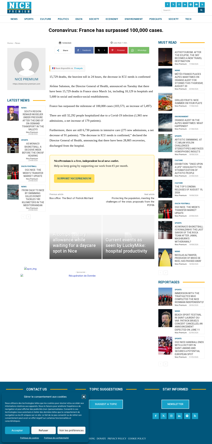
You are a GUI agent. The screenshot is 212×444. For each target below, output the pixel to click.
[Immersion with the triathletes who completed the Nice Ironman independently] (165, 297)
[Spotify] (190, 4)
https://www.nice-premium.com (26, 84)
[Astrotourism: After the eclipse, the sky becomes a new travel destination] (165, 57)
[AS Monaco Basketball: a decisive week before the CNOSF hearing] (13, 145)
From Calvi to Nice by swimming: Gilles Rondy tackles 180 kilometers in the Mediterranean (33, 198)
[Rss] (202, 4)
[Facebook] (167, 4)
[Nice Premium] (26, 63)
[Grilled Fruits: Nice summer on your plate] (165, 102)
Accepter (17, 430)
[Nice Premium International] (19, 7)
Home (10, 43)
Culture (179, 160)
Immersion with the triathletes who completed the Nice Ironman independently (189, 298)
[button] (83, 396)
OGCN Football (29, 166)
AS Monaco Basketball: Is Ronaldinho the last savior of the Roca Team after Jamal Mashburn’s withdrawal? (189, 234)
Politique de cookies (29, 438)
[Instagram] (179, 4)
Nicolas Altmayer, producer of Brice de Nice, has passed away (188, 258)
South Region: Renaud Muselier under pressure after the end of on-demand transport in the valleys (33, 120)
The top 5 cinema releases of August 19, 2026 (189, 189)
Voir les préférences (71, 430)
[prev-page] (23, 217)
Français (78, 68)
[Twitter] (173, 4)
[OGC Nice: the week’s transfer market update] (13, 171)
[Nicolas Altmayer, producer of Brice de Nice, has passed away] (165, 257)
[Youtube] (196, 4)
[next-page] (28, 217)
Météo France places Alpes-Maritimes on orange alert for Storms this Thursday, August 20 (189, 80)
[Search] (201, 10)
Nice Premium (26, 79)
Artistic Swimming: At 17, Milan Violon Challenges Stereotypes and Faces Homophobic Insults (189, 145)
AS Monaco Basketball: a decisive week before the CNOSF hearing (33, 149)
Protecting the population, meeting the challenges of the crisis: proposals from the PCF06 (130, 202)
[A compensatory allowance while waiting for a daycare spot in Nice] (76, 237)
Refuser (43, 430)
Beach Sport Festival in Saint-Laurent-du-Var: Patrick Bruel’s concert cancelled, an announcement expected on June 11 (189, 322)
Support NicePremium (74, 178)
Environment (181, 116)
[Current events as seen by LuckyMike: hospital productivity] (128, 237)
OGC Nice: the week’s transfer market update (33, 173)
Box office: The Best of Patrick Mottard (71, 198)
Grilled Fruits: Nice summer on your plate (188, 101)
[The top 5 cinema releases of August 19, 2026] (165, 189)
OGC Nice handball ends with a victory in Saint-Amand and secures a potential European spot (189, 348)
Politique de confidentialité (56, 438)
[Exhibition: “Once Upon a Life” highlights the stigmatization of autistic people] (165, 167)
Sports (24, 140)
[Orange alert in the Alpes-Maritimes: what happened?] (165, 122)
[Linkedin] (184, 4)
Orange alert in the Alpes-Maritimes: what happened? (189, 123)
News (17, 43)
